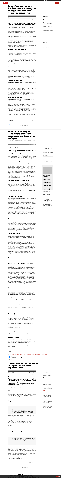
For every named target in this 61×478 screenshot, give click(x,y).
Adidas (9, 77)
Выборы (46, 354)
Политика (33, 354)
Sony (23, 77)
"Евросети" (20, 45)
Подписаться (36, 0)
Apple (27, 53)
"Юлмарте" (25, 63)
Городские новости (14, 354)
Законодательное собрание (38, 354)
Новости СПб (17, 122)
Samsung (29, 77)
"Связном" (21, 57)
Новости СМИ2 (10, 359)
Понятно (58, 476)
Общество (43, 354)
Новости (14, 122)
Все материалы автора (18, 148)
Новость (11, 122)
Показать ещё (44, 35)
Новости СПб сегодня (19, 354)
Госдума (10, 354)
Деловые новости (29, 354)
